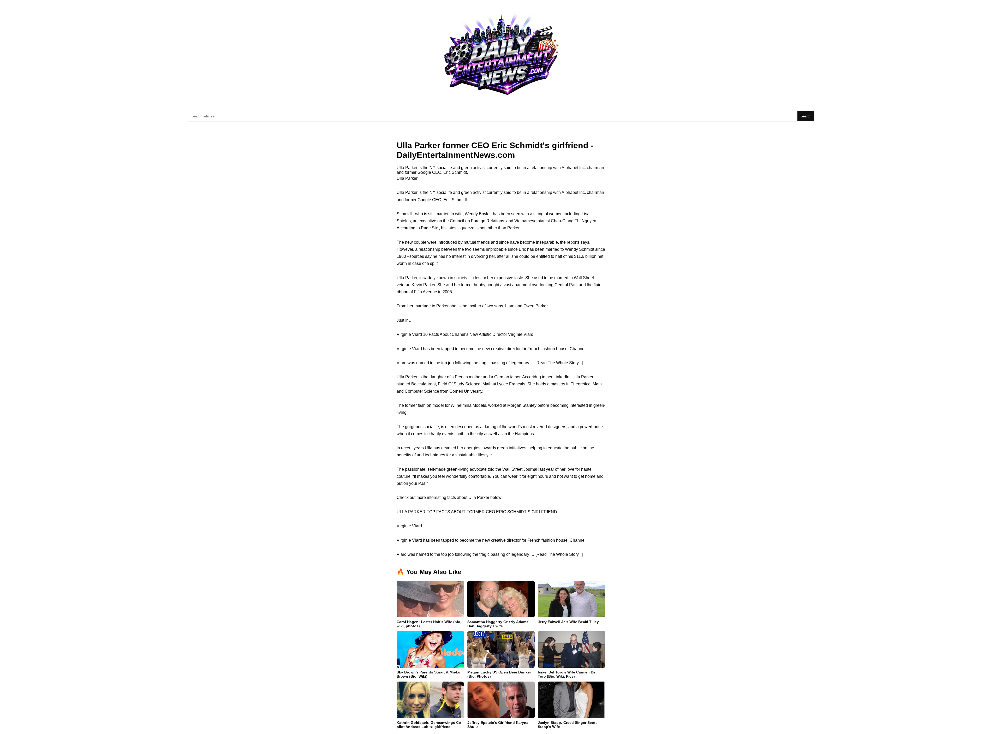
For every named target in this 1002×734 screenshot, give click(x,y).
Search (806, 116)
